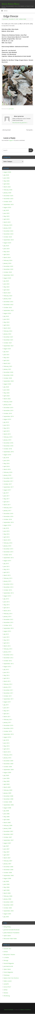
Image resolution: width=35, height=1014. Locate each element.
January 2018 (7, 475)
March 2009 (7, 787)
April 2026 (7, 184)
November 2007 (8, 834)
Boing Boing (7, 927)
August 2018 (7, 454)
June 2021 (6, 354)
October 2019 (8, 413)
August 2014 (7, 596)
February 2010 (8, 755)
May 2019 (6, 428)
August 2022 (7, 313)
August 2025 (7, 207)
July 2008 (6, 811)
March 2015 (7, 575)
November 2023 (8, 269)
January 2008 (7, 828)
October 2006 (8, 872)
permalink (11, 108)
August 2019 (7, 419)
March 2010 (7, 752)
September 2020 (9, 381)
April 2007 (7, 855)
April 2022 (7, 325)
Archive (6, 951)
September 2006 (9, 875)
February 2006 (8, 896)
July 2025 (6, 210)
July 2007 (6, 846)
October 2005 (8, 908)
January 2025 (7, 228)
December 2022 (8, 301)
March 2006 (7, 893)
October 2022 (8, 307)
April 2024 (7, 254)
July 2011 (6, 705)
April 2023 (7, 290)
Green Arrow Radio (10, 4)
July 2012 (6, 669)
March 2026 (7, 187)
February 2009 (8, 790)
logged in (11, 140)
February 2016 (8, 543)
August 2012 (7, 666)
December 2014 (8, 584)
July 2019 (6, 422)
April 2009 (7, 784)
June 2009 (6, 778)
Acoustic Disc (7, 948)
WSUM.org (7, 996)
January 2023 (7, 298)
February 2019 (8, 437)
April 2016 (7, 537)
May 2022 (6, 322)
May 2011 (6, 710)
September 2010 (9, 734)
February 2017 (8, 507)
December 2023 (8, 266)
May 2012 (6, 675)
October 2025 (8, 201)
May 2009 (6, 781)
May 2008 (6, 816)
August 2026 (7, 172)
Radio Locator (8, 981)
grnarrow (5, 19)
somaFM (6, 984)
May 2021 (6, 357)
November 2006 (8, 869)
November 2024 (8, 234)
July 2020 (6, 387)
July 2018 (6, 457)
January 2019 (7, 440)
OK (30, 150)
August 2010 (7, 737)
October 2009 (8, 766)
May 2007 (6, 852)
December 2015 (8, 549)
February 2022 (8, 331)
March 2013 (7, 646)
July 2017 (6, 493)
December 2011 (8, 690)
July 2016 (6, 528)
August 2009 (7, 772)
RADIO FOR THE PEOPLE (11, 978)
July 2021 (6, 351)
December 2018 (8, 443)
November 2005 (8, 905)
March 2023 (7, 293)
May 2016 (6, 534)
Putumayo (7, 975)
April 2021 (7, 360)
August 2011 (7, 702)
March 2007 (7, 858)
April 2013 (7, 643)
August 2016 (7, 525)
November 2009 (8, 763)
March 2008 (7, 822)
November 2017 (8, 481)
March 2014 (7, 610)
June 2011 (6, 708)
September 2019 (9, 416)
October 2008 (8, 802)
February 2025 (8, 225)
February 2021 (8, 366)
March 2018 (7, 469)
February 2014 (8, 613)
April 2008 (7, 819)
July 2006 (6, 881)
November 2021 (8, 340)
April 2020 (7, 396)
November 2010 (8, 728)
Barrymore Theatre (9, 954)
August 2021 (7, 348)
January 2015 (7, 581)
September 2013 (9, 628)
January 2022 (7, 334)
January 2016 (7, 546)
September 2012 (9, 663)
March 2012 (7, 681)
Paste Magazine (8, 972)
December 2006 (8, 866)
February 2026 (8, 190)
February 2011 (8, 719)
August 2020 (7, 384)
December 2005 (8, 902)
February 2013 (8, 649)
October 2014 (8, 590)
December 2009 (8, 760)
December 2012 (8, 655)
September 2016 (9, 522)
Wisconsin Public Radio (10, 938)
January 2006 (7, 899)
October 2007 (8, 837)
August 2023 (7, 278)
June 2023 (6, 284)
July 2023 (6, 281)
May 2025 (6, 216)
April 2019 (7, 431)
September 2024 (9, 240)
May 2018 (6, 463)
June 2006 (6, 884)
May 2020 (6, 393)
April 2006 (7, 890)
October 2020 (8, 378)
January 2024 (7, 263)
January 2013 (7, 652)
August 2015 (7, 560)
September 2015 (9, 557)
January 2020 (7, 404)
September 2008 (9, 805)
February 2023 (8, 295)
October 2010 (8, 731)
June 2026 (6, 178)
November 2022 (8, 304)
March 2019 (7, 434)
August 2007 (7, 843)
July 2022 (6, 316)
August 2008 (7, 808)
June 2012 (6, 672)
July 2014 (6, 599)
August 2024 (7, 243)
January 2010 (7, 758)
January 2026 (7, 192)
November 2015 (8, 552)
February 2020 (8, 401)
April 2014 (7, 607)
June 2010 (6, 743)
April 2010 (7, 749)
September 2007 (9, 840)
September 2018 (9, 451)
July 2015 (6, 563)
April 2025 (7, 219)
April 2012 (7, 678)
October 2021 (8, 343)
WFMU (5, 990)
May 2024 (6, 251)
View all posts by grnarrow (20, 122)
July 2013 (6, 634)
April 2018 (7, 466)
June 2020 (6, 390)
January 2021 (7, 369)
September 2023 (9, 275)
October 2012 (8, 660)
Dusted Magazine (9, 963)
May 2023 (6, 287)
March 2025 (7, 222)
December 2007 (8, 831)
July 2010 (6, 740)
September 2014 (9, 593)
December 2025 (8, 195)
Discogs (6, 960)
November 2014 (8, 587)
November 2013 (8, 622)
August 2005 (7, 914)
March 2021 (7, 363)
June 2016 (6, 531)
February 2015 (8, 578)
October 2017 (8, 484)
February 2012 (8, 684)
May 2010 (6, 746)
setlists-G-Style (22, 19)
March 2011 (7, 716)
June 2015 (6, 566)
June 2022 (6, 319)
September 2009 (9, 769)
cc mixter (6, 957)
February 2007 (8, 861)
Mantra (22, 1009)
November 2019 (8, 410)
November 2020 (8, 375)
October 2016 (8, 519)
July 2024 (6, 245)
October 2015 (8, 554)
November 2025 (8, 198)
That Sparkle (29, 130)
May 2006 (6, 887)
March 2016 (7, 540)
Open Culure (7, 935)
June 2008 (6, 813)
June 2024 (6, 248)
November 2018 (8, 446)
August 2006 (7, 878)
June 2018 (6, 460)
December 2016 (8, 513)
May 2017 (6, 499)
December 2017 (8, 478)
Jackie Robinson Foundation (11, 932)
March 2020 (7, 398)
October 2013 (8, 625)
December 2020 (8, 372)
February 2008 (8, 825)
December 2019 (8, 407)
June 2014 (6, 602)
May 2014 (6, 605)
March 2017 (7, 504)
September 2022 (9, 310)
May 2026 (6, 181)
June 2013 (6, 637)
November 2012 (8, 657)
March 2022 (7, 328)
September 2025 (9, 204)
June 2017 (6, 496)
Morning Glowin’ (6, 130)
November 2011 (8, 693)
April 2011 (7, 713)
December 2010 (8, 725)
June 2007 (6, 849)
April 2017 (7, 502)
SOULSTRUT (7, 987)
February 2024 (8, 260)
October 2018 (8, 449)
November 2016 (8, 516)
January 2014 (7, 616)
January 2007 (7, 863)
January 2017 (7, 510)
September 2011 (9, 699)
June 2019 (6, 425)
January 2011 (7, 722)
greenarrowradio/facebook (11, 930)
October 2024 (8, 237)
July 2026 (6, 175)
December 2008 (8, 796)
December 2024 (8, 231)
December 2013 (8, 619)
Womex (6, 993)
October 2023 (8, 272)
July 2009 (6, 775)
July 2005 (6, 916)
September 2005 (9, 911)
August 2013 (7, 631)
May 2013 (6, 640)
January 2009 (7, 793)
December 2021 (8, 337)
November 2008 (8, 799)
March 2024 (7, 257)
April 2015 (7, 572)
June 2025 (6, 213)
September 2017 (9, 487)
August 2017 (7, 490)
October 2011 (8, 696)
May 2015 (6, 569)
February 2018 (8, 472)
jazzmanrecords (8, 966)
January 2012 (7, 687)
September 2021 (9, 346)
